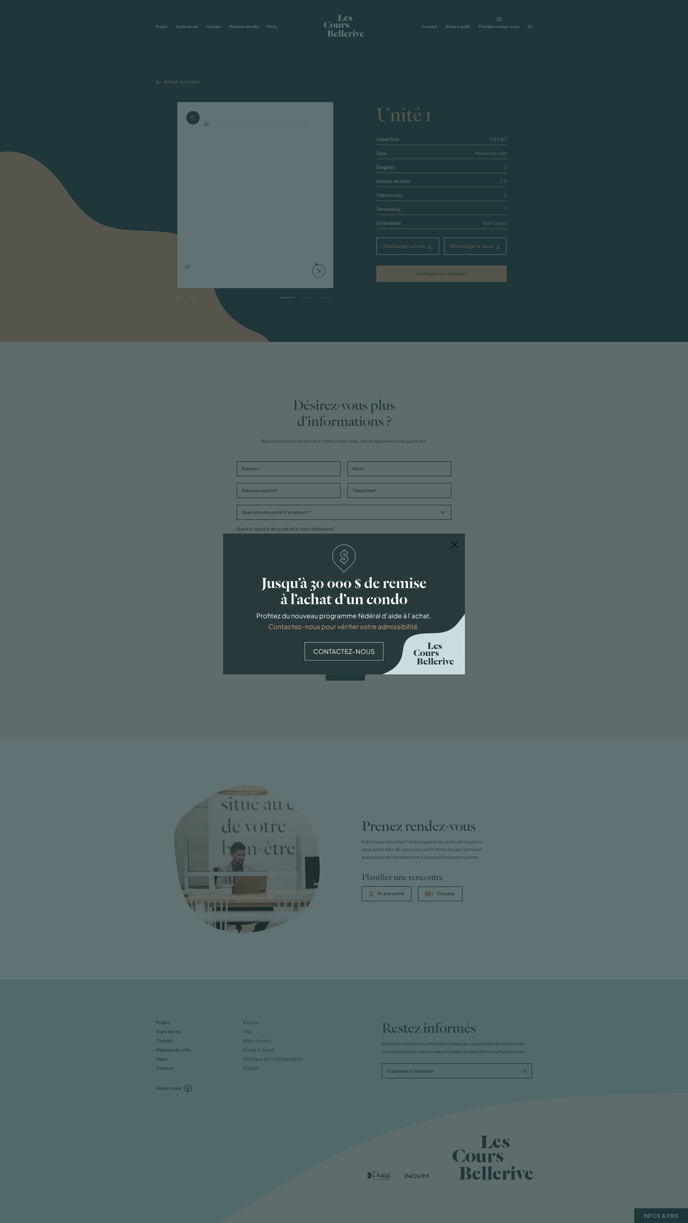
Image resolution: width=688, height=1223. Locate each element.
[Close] (454, 544)
